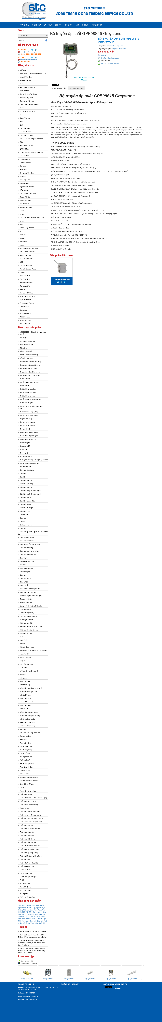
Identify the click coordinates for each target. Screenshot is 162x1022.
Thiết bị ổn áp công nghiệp (29, 852)
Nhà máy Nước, (33, 914)
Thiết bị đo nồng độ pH (28, 842)
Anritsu (22, 84)
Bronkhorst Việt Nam (27, 101)
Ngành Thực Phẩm (120, 48)
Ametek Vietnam (25, 80)
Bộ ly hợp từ (24, 453)
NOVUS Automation (26, 258)
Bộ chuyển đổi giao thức (28, 368)
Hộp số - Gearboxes (27, 647)
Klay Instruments (25, 200)
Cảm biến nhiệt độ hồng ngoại (30, 494)
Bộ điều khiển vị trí (26, 403)
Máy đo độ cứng (25, 681)
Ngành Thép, (31, 907)
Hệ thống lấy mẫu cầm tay (29, 630)
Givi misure (24, 166)
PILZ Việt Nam (25, 276)
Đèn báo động (25, 571)
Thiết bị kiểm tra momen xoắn (30, 846)
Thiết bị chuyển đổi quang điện (30, 815)
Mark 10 (22, 224)
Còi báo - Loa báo (26, 525)
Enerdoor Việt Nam (26, 135)
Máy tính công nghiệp (27, 719)
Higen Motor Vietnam (27, 186)
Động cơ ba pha (25, 578)
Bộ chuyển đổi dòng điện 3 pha (30, 365)
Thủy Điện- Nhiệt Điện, (38, 923)
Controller (23, 558)
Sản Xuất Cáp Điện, (25, 919)
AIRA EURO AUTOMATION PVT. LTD (33, 73)
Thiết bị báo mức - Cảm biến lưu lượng (33, 798)
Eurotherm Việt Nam (27, 145)
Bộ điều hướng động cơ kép (29, 382)
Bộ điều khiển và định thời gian (30, 399)
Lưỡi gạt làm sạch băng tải (29, 671)
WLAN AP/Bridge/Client (28, 897)
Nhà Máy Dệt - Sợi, (29, 912)
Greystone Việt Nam (27, 173)
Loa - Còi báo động (26, 664)
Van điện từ (24, 894)
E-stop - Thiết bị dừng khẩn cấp (31, 606)
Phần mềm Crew (25, 743)
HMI (21, 637)
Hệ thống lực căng (26, 633)
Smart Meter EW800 (27, 784)
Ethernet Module (25, 609)
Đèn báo (23, 565)
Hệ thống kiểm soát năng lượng (31, 626)
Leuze (22, 210)
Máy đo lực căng (25, 695)
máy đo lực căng (25, 698)
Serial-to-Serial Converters (29, 780)
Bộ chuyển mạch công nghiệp (30, 375)
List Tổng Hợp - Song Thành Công (32, 217)
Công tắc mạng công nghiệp (29, 551)
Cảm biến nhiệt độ (26, 487)
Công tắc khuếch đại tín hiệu (30, 544)
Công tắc (23, 528)
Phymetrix (23, 272)
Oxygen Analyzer (26, 736)
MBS (21, 231)
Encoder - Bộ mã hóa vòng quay (31, 595)
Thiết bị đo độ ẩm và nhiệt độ (30, 828)
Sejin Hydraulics (25, 300)
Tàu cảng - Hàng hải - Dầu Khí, (33, 921)
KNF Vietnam (24, 204)
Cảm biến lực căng (26, 484)
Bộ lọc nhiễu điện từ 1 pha (29, 432)
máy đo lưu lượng (26, 705)
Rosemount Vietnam (27, 293)
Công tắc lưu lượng (26, 547)
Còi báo (22, 521)
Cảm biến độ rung (26, 480)
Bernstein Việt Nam (26, 97)
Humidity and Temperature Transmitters (33, 650)
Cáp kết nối (24, 514)
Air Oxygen (23, 337)
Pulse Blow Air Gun (26, 767)
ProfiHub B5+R (25, 760)
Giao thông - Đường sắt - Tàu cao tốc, (31, 905)
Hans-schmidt (24, 183)
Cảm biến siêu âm (26, 504)
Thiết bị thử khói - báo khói (29, 863)
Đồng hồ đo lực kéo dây (28, 592)
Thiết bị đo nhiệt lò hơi (27, 839)
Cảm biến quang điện (27, 501)
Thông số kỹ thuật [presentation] (76, 88)
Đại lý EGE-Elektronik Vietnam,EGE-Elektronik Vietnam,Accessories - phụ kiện (32, 936)
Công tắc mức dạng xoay (28, 554)
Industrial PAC (25, 654)
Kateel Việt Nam (25, 197)
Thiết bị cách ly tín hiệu (28, 801)
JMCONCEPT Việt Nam (28, 193)
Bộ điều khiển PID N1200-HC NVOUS (33, 931)
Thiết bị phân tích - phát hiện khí (31, 856)
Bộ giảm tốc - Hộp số (27, 418)
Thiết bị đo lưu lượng (27, 835)
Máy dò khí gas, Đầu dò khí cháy (31, 688)
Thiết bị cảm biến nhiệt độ (29, 804)
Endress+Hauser (25, 132)
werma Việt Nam (25, 320)
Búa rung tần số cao (27, 470)
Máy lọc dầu (24, 709)
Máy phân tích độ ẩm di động (30, 715)
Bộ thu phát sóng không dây (29, 463)
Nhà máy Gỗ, (23, 914)
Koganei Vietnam (26, 207)
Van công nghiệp (25, 890)
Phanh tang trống (26, 750)
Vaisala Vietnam (25, 313)
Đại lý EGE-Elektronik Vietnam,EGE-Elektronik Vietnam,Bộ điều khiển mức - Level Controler (32, 942)
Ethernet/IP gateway (27, 613)
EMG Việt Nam (25, 128)
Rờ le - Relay (24, 774)
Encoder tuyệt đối (26, 602)
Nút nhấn (23, 729)
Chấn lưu (23, 518)
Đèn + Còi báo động (27, 561)
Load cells (23, 667)
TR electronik (24, 306)
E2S (21, 121)
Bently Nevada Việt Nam (28, 94)
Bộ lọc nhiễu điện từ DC (28, 439)
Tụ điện (22, 880)
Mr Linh (103, 55)
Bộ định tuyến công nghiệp (29, 412)
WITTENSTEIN (25, 324)
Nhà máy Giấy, (41, 912)
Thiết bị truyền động (27, 866)
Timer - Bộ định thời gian (28, 876)
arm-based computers (27, 341)
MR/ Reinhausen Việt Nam (29, 248)
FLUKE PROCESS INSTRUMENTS (32, 152)
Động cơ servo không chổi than (30, 589)
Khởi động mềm (25, 657)
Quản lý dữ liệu (25, 770)
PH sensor (23, 739)
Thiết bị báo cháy (26, 794)
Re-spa (22, 289)
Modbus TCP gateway (27, 726)
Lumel (22, 221)
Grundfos (23, 176)
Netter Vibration (25, 255)
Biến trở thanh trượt (26, 358)
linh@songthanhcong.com (28, 60)
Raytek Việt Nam (25, 286)
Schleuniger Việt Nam (27, 296)
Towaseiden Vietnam (27, 303)
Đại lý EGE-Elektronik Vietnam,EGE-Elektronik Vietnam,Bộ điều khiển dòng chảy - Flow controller (31, 950)
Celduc (22, 108)
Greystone (105, 102)
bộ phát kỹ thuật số (26, 456)
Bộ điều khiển (24, 385)
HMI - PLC (23, 640)
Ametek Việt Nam (26, 77)
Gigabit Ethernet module (28, 616)
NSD (21, 262)
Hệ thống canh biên (26, 623)
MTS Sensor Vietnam (27, 252)
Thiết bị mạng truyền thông (29, 849)
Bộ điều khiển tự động (27, 396)
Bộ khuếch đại (25, 429)
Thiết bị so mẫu (25, 859)
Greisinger (23, 169)
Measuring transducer (27, 722)
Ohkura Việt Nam (26, 265)
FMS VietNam (24, 156)
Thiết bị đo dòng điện (27, 832)
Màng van (23, 678)
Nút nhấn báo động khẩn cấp (30, 733)
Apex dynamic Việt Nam (28, 87)
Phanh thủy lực (25, 753)
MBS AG (23, 234)
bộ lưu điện (24, 449)
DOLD (22, 115)
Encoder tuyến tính (26, 599)
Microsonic (23, 241)
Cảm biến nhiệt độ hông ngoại (30, 490)
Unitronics (23, 310)
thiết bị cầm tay (25, 808)
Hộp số (22, 643)
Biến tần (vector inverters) (29, 355)
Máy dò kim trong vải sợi (28, 691)
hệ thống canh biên (26, 619)
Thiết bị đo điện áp (26, 825)
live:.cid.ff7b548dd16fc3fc (110, 63)
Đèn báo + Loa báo (26, 568)
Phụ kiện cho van (26, 757)
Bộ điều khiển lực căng (28, 389)
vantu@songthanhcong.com (29, 52)
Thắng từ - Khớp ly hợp (28, 791)
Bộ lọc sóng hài (25, 442)
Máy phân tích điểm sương (29, 712)
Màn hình (23, 674)
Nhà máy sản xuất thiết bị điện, (32, 915)
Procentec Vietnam (26, 282)
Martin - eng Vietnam (27, 228)
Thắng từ (23, 787)
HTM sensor (24, 190)
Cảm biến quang (25, 497)
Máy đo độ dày (25, 685)
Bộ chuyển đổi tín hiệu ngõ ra (30, 372)
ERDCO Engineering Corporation (31, 139)
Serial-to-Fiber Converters (29, 777)
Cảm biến (23, 473)
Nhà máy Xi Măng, (40, 916)
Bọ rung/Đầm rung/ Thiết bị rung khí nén (34, 460)
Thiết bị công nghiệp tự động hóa (31, 818)
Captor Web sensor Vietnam (29, 104)
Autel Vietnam (24, 91)
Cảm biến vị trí (25, 511)
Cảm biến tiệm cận (26, 508)
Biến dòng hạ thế (26, 351)
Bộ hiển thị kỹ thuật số (27, 422)
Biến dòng (23, 348)
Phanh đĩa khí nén (26, 746)
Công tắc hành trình (27, 541)
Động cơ (23, 575)
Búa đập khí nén (25, 466)
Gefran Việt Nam (25, 159)
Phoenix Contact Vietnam (28, 269)
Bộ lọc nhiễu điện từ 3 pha (29, 436)
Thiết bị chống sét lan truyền (30, 811)
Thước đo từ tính (25, 870)
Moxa (22, 245)
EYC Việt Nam (25, 149)
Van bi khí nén (25, 883)
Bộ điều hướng (25, 379)
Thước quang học (26, 873)
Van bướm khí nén (26, 887)
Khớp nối (23, 661)
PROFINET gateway (27, 763)
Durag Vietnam (25, 118)
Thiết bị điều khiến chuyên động (31, 822)
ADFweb (23, 70)
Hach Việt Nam (25, 180)
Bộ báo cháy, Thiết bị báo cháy (30, 361)
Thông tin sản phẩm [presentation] (59, 88)
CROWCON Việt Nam (27, 111)
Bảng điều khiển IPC (27, 344)
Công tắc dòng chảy (27, 537)
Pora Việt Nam (25, 279)
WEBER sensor (25, 317)
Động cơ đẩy (24, 582)
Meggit (22, 238)
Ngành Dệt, (22, 907)
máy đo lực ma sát (26, 702)
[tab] (59, 88)
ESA (21, 142)
